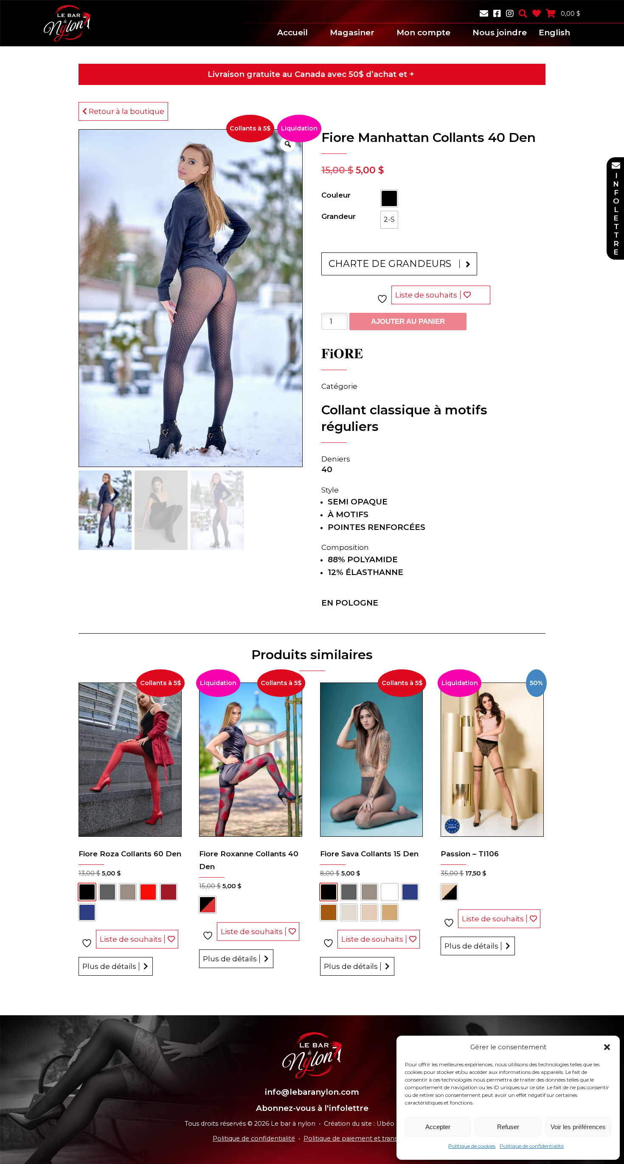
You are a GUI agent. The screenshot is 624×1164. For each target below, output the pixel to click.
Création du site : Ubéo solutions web (382, 1123)
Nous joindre (499, 32)
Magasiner (352, 32)
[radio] (389, 198)
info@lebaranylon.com (312, 1092)
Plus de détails (109, 966)
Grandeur (338, 216)
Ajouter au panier (408, 321)
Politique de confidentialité (532, 1146)
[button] (607, 1047)
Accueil (292, 32)
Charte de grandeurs (390, 263)
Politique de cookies (471, 1146)
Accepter (437, 1126)
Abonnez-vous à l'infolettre (312, 1108)
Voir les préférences (578, 1126)
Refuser (508, 1126)
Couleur (336, 195)
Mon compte (423, 32)
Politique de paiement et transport (357, 1138)
